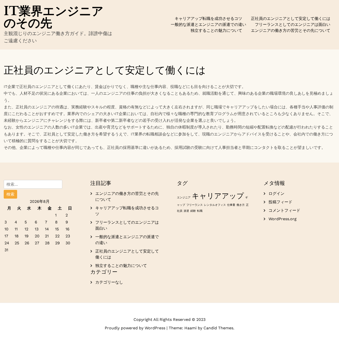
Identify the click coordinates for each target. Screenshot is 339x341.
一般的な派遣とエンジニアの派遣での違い (208, 24)
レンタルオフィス (215, 205)
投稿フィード (280, 202)
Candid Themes (218, 328)
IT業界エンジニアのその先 (53, 16)
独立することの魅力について (216, 30)
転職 (200, 211)
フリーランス (194, 205)
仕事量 (231, 205)
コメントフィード (284, 210)
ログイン (276, 193)
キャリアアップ (218, 196)
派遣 (186, 211)
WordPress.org (283, 218)
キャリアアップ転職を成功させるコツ (208, 18)
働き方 (241, 205)
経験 (193, 211)
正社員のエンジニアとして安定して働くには (290, 18)
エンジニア (184, 197)
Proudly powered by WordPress (136, 328)
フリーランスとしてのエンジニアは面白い (292, 24)
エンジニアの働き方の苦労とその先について (290, 30)
